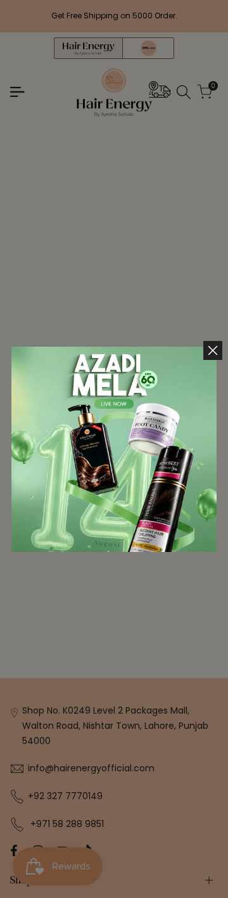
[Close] (212, 350)
